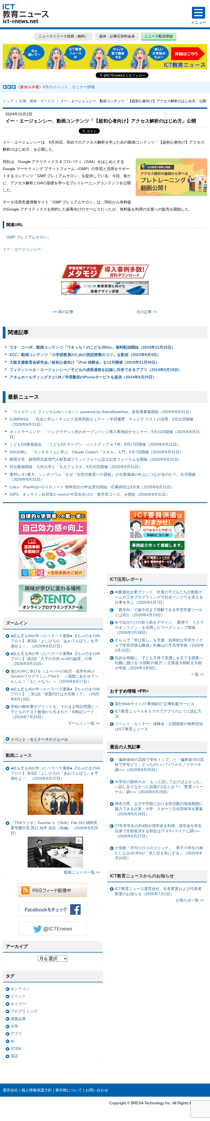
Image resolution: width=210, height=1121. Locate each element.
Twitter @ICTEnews (53, 928)
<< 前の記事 (63, 312)
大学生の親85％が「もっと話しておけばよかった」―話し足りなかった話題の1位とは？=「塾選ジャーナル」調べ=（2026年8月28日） (159, 787)
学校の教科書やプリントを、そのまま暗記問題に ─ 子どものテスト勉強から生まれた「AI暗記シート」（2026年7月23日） (55, 711)
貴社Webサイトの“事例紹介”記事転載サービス (154, 704)
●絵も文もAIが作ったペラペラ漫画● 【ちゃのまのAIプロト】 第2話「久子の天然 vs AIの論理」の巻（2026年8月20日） (55, 658)
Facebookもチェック (53, 909)
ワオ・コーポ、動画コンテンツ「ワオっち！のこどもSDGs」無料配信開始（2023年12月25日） (92, 347)
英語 (14, 1056)
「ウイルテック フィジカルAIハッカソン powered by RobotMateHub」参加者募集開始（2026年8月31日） (101, 412)
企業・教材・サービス (37, 101)
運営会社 (10, 1090)
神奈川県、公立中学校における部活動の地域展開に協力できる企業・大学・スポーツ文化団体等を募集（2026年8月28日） (159, 808)
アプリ (16, 1033)
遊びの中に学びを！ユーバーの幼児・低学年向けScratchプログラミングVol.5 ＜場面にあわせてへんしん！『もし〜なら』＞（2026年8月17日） (54, 676)
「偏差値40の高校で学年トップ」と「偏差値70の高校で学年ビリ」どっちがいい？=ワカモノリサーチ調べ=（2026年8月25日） (159, 764)
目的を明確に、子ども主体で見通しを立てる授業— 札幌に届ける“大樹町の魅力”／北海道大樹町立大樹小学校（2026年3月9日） (159, 663)
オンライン (20, 988)
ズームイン (17, 623)
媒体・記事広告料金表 (117, 36)
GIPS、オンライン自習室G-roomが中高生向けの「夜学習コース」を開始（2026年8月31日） (90, 494)
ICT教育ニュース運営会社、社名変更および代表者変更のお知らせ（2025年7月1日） (158, 891)
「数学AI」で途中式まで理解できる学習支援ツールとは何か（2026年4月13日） (159, 612)
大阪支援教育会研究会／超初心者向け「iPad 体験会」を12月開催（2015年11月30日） (84, 362)
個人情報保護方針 (36, 1090)
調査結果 (18, 1019)
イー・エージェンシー (22, 249)
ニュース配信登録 (158, 36)
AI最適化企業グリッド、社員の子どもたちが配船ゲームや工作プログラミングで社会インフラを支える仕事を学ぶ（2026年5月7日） (159, 597)
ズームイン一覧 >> (84, 723)
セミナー (18, 1004)
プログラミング (24, 1011)
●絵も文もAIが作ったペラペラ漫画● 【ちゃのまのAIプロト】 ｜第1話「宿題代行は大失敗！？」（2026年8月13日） (55, 694)
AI (12, 1041)
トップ (8, 101)
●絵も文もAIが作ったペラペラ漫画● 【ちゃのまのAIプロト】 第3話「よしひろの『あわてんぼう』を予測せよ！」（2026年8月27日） (55, 641)
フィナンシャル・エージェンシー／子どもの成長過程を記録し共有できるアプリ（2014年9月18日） (96, 369)
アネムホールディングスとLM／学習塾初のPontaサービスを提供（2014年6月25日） (83, 377)
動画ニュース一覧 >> (82, 872)
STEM (16, 1048)
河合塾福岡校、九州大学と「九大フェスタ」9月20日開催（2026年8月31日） (76, 467)
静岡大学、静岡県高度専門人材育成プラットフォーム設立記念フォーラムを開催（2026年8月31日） (96, 459)
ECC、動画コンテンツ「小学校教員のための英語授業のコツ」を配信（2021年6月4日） (85, 354)
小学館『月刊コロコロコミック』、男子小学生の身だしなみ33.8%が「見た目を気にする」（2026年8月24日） (159, 853)
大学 (14, 1026)
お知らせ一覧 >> (190, 900)
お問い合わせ (96, 1090)
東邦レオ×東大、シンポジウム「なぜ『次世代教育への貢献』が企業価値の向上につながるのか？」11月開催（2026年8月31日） (103, 477)
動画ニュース (19, 755)
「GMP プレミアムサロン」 (27, 237)
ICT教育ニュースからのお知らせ (142, 876)
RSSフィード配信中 (53, 890)
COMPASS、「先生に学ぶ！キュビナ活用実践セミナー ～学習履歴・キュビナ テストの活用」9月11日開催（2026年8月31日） (101, 422)
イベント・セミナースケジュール (39, 739)
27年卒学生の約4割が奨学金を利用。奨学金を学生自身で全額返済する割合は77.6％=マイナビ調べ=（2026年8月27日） (158, 831)
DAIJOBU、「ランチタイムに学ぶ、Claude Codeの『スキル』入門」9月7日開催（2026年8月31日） (96, 452)
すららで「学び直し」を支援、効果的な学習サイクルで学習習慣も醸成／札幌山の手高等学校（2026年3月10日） (159, 645)
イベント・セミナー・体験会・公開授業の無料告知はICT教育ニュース (159, 726)
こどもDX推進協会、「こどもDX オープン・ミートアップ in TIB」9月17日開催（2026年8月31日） (95, 444)
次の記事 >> (146, 312)
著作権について (68, 1090)
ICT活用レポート (126, 579)
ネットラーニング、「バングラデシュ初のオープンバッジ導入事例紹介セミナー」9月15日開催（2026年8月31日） (105, 434)
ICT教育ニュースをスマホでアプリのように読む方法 (158, 714)
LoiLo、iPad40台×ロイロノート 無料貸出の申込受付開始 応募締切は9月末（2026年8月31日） (92, 487)
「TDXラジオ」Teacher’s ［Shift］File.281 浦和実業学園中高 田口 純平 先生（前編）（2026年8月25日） (54, 828)
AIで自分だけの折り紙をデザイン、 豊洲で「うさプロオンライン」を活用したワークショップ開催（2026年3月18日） (159, 627)
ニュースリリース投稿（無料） (63, 36)
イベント (18, 996)
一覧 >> (197, 674)
